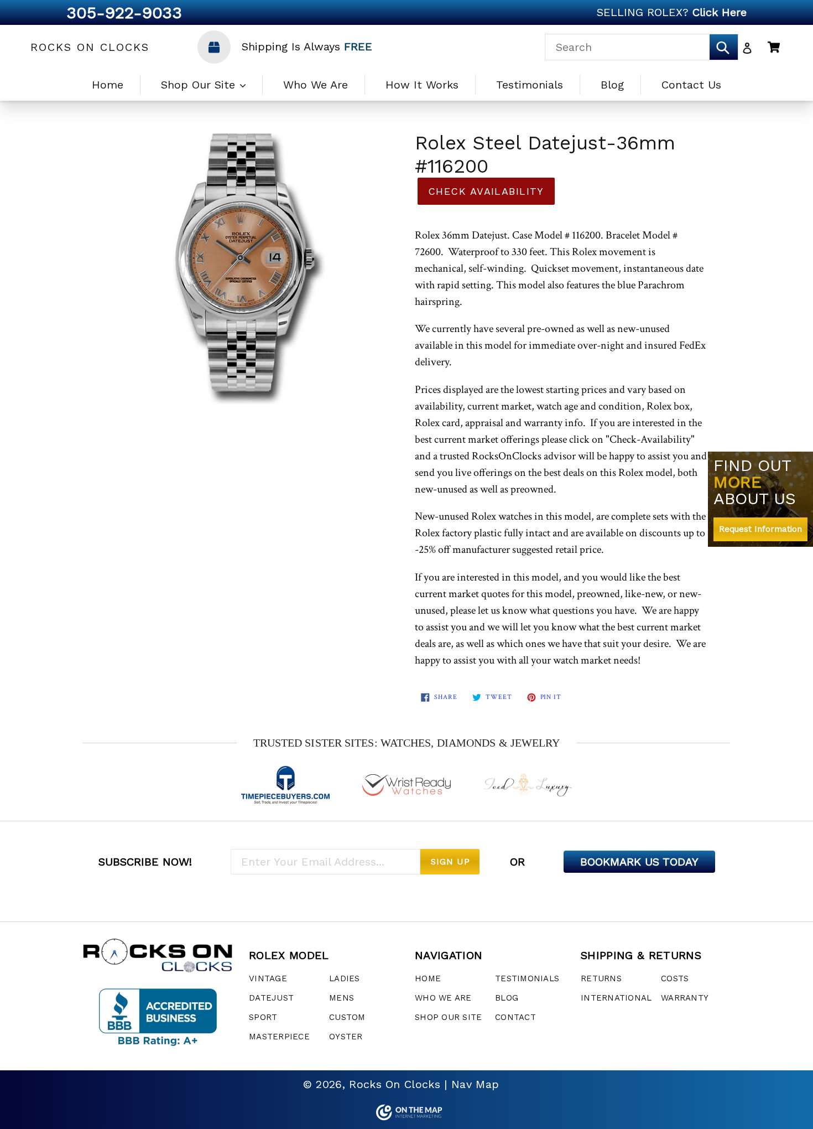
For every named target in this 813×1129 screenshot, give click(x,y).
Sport (263, 1017)
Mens (341, 998)
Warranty (684, 998)
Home (107, 84)
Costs (675, 978)
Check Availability (486, 191)
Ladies (344, 978)
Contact (515, 1017)
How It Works (421, 84)
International (616, 998)
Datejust (271, 998)
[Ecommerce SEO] (406, 1112)
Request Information (760, 529)
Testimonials (529, 84)
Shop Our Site (200, 84)
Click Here (719, 12)
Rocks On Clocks (89, 47)
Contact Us (691, 84)
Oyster (346, 1037)
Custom (347, 1017)
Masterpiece (279, 1037)
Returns (601, 978)
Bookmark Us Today (639, 861)
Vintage (268, 978)
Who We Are (315, 84)
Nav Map (475, 1084)
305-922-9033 (124, 12)
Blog (612, 84)
